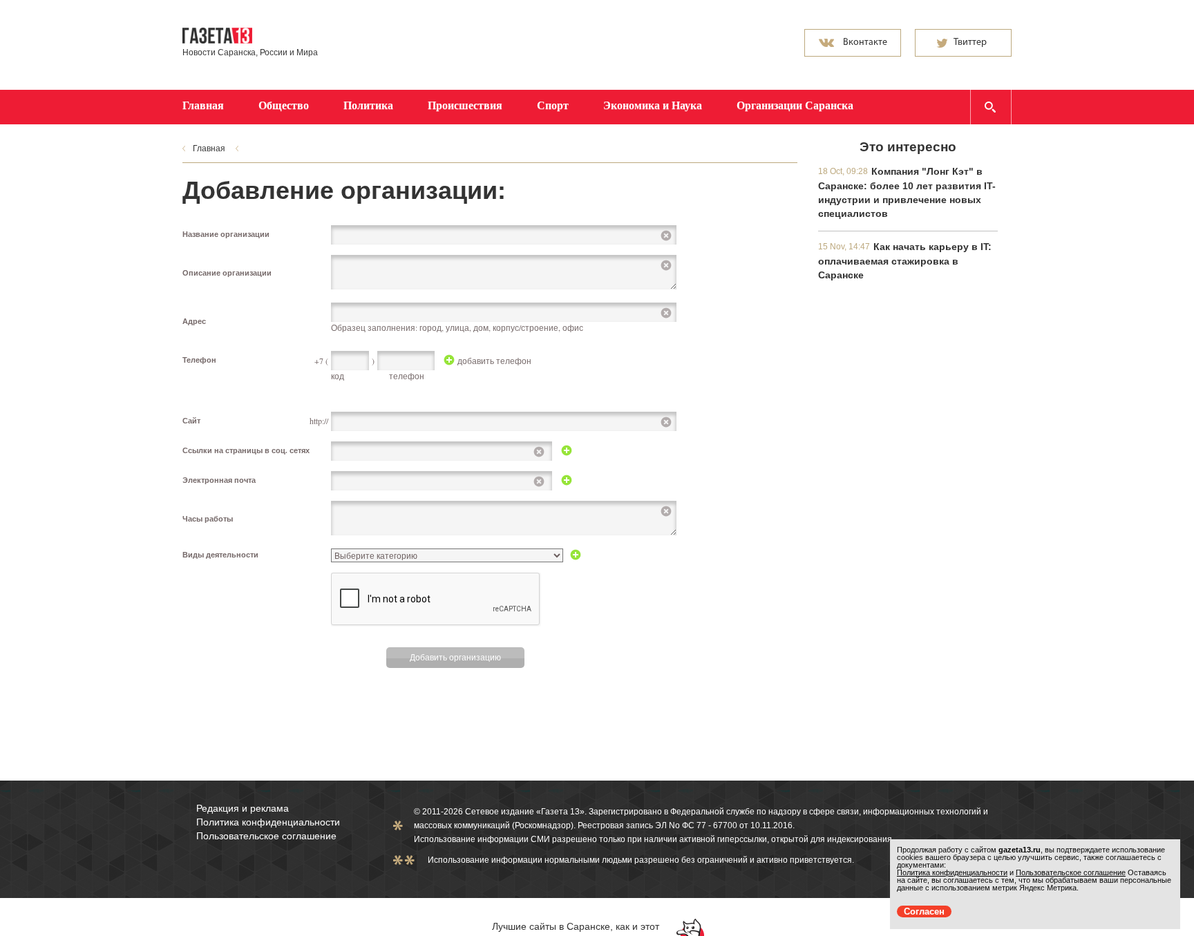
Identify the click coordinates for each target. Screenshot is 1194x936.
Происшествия (465, 105)
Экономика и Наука (652, 105)
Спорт (553, 105)
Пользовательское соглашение (266, 835)
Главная (203, 105)
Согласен (924, 911)
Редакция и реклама (242, 808)
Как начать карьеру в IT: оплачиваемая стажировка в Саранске (905, 260)
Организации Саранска (795, 105)
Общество (283, 105)
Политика (368, 105)
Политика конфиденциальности (268, 822)
